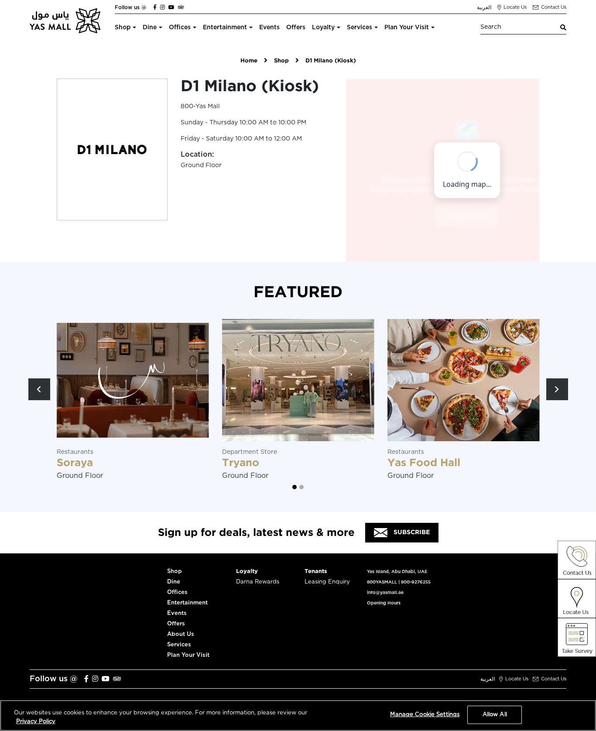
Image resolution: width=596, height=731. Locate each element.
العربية (484, 7)
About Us (180, 634)
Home (248, 60)
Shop (122, 27)
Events (269, 27)
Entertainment (225, 27)
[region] (298, 715)
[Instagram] (162, 7)
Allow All (495, 714)
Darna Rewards (257, 582)
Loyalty (323, 27)
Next (557, 389)
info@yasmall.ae (385, 592)
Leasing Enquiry (327, 582)
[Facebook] (155, 7)
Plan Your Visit (406, 27)
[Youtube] (171, 7)
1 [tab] (294, 487)
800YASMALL (382, 582)
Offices (180, 27)
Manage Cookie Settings (424, 714)
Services (359, 27)
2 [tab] (301, 487)
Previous (39, 389)
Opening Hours (384, 603)
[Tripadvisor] (181, 7)
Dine (150, 27)
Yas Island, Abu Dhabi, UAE (397, 572)
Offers (295, 27)
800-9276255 (416, 582)
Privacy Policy (35, 721)
